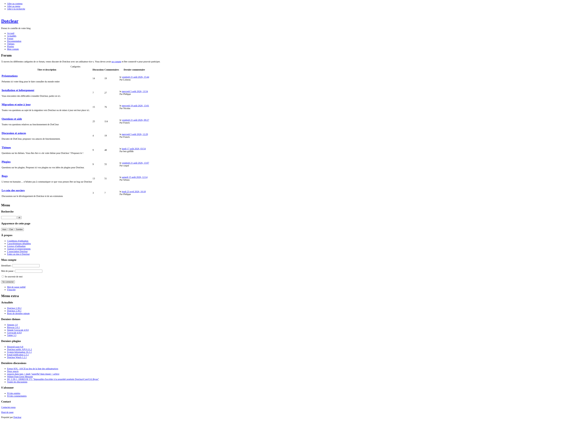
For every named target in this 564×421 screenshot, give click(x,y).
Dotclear (17, 417)
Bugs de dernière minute (18, 313)
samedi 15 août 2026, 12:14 (134, 177)
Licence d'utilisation (16, 246)
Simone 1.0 (12, 324)
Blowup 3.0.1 (13, 327)
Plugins (6, 161)
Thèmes (6, 147)
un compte (116, 61)
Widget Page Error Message (20, 376)
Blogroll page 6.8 (15, 347)
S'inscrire (11, 289)
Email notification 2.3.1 (18, 354)
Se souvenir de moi (13, 276)
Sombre (19, 229)
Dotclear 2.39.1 (14, 311)
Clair (11, 229)
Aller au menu (13, 6)
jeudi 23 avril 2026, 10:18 (134, 191)
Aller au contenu (14, 3)
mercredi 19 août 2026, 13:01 (135, 105)
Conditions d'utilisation (17, 241)
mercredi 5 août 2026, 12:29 (135, 134)
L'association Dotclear (17, 251)
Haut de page (7, 412)
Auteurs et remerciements (19, 249)
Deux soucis (13, 371)
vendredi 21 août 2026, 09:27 (135, 120)
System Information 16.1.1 (19, 352)
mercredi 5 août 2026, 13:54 (135, 91)
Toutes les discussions (17, 382)
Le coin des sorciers (13, 190)
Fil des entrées (13, 393)
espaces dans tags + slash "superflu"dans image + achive (33, 374)
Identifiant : (6, 265)
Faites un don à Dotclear (18, 254)
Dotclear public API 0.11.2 (19, 349)
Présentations (10, 75)
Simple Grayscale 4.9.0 (18, 330)
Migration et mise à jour (16, 104)
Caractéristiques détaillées (19, 243)
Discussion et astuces (14, 133)
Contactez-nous (8, 407)
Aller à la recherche (16, 9)
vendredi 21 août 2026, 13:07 (135, 163)
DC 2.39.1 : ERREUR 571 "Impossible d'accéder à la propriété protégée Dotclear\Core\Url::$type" (53, 379)
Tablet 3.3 (11, 335)
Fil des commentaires (17, 396)
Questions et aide (12, 118)
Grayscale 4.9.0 (14, 332)
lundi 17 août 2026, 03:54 (134, 148)
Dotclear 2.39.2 (14, 308)
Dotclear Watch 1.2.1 (17, 357)
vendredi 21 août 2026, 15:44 (135, 77)
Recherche (7, 211)
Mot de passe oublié (16, 287)
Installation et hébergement (18, 90)
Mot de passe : (8, 271)
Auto (4, 229)
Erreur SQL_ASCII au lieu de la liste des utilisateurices (32, 368)
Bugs (5, 176)
